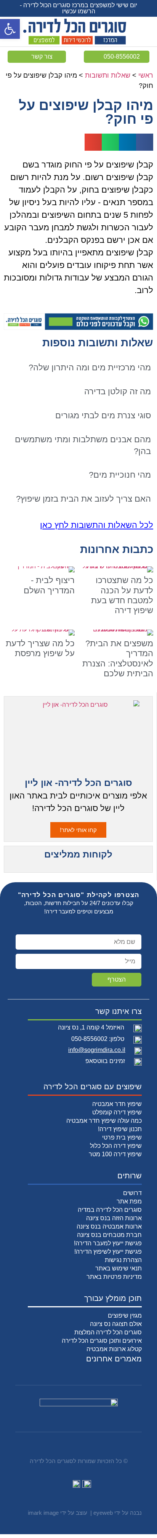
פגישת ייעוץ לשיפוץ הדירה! (108, 1251)
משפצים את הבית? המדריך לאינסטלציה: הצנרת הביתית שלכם (117, 658)
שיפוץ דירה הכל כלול (116, 1146)
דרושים (132, 1193)
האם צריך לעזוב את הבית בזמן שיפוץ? (83, 499)
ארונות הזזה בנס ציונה (114, 1218)
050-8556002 (89, 1039)
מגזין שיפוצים (125, 1315)
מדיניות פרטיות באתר (114, 1276)
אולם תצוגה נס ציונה (116, 1324)
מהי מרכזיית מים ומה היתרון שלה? (90, 367)
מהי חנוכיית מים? (120, 475)
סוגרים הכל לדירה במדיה (110, 1209)
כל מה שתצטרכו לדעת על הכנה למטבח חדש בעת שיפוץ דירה (122, 595)
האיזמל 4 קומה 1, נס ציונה (91, 1027)
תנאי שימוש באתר (118, 1268)
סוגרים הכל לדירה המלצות (108, 1332)
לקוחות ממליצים (78, 854)
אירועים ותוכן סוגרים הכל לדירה (102, 1340)
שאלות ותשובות (107, 75)
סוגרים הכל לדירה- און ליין (78, 783)
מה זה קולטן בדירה (117, 391)
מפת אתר (129, 1201)
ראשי (145, 75)
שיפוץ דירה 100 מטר (115, 1154)
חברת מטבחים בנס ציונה (109, 1235)
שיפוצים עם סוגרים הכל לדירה (92, 1086)
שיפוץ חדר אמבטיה (117, 1104)
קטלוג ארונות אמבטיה (114, 1349)
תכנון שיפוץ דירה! (120, 1129)
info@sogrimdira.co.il (96, 1050)
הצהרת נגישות (123, 1260)
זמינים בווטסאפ (105, 1061)
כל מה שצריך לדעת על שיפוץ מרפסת (40, 648)
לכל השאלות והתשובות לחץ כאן (96, 525)
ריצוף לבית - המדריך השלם (49, 585)
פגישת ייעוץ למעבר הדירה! (108, 1243)
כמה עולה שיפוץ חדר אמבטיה (104, 1120)
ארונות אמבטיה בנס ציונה (109, 1226)
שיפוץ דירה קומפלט (117, 1112)
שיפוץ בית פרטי (122, 1137)
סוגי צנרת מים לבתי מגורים (103, 415)
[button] (10, 29)
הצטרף (116, 979)
